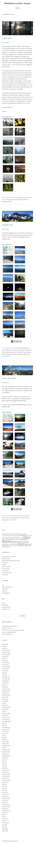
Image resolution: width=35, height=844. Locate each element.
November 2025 (6, 652)
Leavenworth (9, 352)
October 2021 (5, 701)
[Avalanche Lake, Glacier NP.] (20, 445)
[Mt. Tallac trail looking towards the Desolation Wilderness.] (8, 315)
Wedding (4, 546)
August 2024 (5, 670)
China (17, 535)
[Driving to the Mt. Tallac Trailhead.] (20, 287)
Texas (7, 545)
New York (20, 541)
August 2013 (5, 800)
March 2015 (5, 768)
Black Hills (15, 534)
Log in (3, 603)
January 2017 (5, 741)
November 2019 (6, 713)
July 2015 (4, 760)
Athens (7, 534)
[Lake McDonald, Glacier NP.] (8, 473)
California (8, 350)
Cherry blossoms (6, 535)
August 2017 (5, 733)
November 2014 (6, 776)
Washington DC (20, 545)
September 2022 (6, 695)
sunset (4, 545)
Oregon (24, 352)
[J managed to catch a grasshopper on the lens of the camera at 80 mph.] (8, 427)
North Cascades (17, 352)
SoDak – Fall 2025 (6, 566)
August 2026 (5, 644)
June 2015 (4, 762)
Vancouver (14, 545)
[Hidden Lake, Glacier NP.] (20, 473)
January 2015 (5, 772)
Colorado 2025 (5, 568)
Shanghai (14, 544)
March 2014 (5, 792)
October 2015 (5, 753)
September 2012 (6, 806)
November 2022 (6, 691)
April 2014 (4, 790)
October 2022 (5, 693)
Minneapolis (17, 539)
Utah (10, 545)
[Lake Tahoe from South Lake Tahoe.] (8, 269)
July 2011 (4, 814)
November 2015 (6, 751)
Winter (7, 546)
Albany (3, 534)
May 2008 (4, 824)
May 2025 (4, 658)
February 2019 (5, 717)
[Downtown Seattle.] (20, 169)
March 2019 (5, 715)
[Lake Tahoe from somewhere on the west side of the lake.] (8, 278)
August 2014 (5, 782)
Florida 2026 (5, 562)
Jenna (3, 632)
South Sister (13, 354)
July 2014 (4, 784)
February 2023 (5, 689)
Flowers (16, 538)
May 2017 (4, 737)
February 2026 (5, 650)
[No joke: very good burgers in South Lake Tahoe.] (8, 334)
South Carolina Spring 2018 (17, 630)
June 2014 (4, 786)
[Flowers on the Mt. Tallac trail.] (20, 306)
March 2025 (5, 660)
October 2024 (5, 668)
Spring (25, 544)
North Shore (5, 542)
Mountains (6, 541)
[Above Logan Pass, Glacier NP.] (20, 464)
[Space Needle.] (8, 169)
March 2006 (5, 830)
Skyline (21, 543)
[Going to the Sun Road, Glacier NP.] (20, 455)
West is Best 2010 (9, 378)
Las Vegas (7, 539)
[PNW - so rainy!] (8, 187)
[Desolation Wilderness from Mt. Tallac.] (20, 324)
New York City (26, 541)
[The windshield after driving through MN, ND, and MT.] (8, 436)
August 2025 (5, 656)
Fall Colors (5, 537)
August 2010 (5, 818)
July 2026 (4, 646)
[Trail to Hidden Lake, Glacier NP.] (8, 464)
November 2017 (6, 729)
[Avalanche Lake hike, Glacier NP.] (20, 492)
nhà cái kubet (5, 626)
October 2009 (5, 822)
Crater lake (22, 350)
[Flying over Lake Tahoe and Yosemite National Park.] (20, 250)
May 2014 (4, 788)
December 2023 (6, 678)
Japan (3, 539)
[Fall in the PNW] (20, 122)
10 (20, 509)
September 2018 (6, 721)
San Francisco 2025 (7, 572)
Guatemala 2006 (11, 632)
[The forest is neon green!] (20, 178)
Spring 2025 (5, 574)
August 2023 (5, 682)
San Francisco (5, 544)
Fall (30, 535)
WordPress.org (6, 609)
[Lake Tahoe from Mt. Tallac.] (8, 324)
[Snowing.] (20, 150)
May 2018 (4, 725)
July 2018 (4, 723)
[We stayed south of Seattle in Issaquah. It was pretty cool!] (8, 141)
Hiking (12, 199)
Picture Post (5, 589)
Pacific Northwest (18, 199)
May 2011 (4, 816)
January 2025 (5, 664)
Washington (20, 354)
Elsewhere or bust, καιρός (17, 3)
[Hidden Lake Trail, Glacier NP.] (20, 483)
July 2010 (4, 820)
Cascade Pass (15, 350)
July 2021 (4, 703)
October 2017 (5, 731)
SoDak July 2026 (6, 558)
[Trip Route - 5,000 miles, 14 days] (8, 418)
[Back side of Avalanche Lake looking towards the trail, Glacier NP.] (8, 455)
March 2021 (5, 705)
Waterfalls (26, 354)
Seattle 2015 (7, 38)
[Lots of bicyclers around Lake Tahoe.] (20, 278)
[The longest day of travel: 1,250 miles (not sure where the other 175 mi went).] (20, 436)
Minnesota (24, 539)
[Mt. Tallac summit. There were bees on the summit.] (20, 315)
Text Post (4, 591)
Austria (11, 533)
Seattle (25, 199)
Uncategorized (6, 593)
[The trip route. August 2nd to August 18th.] (8, 250)
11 (20, 341)
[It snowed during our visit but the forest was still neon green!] (8, 150)
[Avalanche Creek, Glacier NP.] (8, 445)
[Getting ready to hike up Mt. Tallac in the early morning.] (8, 287)
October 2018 (5, 719)
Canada (25, 533)
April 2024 (4, 674)
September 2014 (6, 780)
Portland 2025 (5, 570)
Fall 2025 (4, 564)
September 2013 (6, 798)
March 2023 (5, 687)
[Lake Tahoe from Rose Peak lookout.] (20, 269)
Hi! (11, 628)
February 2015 (5, 770)
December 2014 (6, 774)
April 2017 (4, 739)
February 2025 (5, 662)
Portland (28, 352)
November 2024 (6, 666)
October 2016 (5, 743)
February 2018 (5, 727)
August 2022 (5, 697)
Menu (17, 8)
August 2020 (5, 709)
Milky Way (12, 539)
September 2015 (6, 755)
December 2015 (6, 749)
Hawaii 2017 (14, 626)
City (16, 197)
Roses (3, 354)
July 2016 (4, 747)
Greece (21, 537)
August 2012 (5, 808)
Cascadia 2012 (7, 225)
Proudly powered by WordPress (10, 841)
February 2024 (5, 676)
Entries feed (5, 605)
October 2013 (5, 796)
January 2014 (5, 794)
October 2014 (5, 778)
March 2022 (5, 699)
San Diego (25, 542)
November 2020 (6, 707)
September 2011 (6, 810)
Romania (20, 542)
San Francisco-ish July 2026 (9, 556)
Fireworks (11, 537)
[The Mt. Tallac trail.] (8, 306)
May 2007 (4, 826)
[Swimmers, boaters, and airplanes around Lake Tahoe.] (20, 259)
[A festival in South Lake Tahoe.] (8, 259)
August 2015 (5, 758)
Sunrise (30, 544)
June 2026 (4, 648)
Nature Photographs (22, 197)
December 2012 (6, 804)
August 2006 (5, 828)
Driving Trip (9, 517)
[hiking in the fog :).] (8, 131)
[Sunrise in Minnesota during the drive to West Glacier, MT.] (20, 418)
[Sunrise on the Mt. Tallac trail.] (20, 296)
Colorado (22, 535)
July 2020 (4, 711)
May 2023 (4, 685)
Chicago (13, 535)
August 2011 (5, 812)
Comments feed (6, 607)
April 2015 (4, 766)
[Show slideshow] (7, 117)
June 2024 (4, 672)
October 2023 (5, 680)
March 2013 (5, 802)
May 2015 (4, 764)
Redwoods (15, 542)
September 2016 (6, 745)
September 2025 (6, 654)
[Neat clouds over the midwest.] (8, 122)
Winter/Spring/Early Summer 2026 (10, 560)
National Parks (16, 517)
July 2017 (4, 735)
